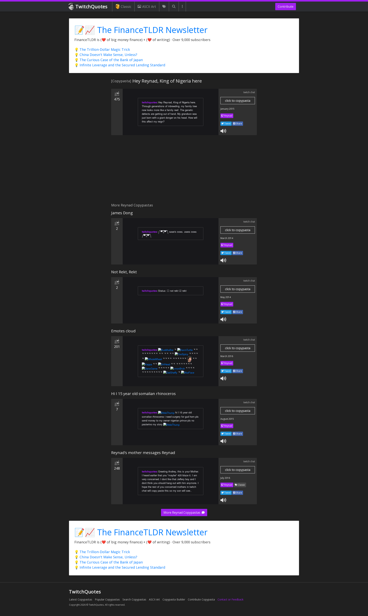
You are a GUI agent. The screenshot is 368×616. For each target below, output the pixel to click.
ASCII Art (149, 6)
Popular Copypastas (107, 599)
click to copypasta (237, 101)
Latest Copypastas (80, 599)
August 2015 (227, 419)
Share (238, 123)
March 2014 (226, 238)
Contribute (285, 6)
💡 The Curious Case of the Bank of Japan (108, 59)
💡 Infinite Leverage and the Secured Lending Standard (119, 65)
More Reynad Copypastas (182, 512)
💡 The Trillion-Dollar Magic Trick (102, 49)
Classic (126, 6)
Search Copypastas (134, 599)
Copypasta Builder (174, 599)
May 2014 (225, 297)
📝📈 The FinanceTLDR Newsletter (141, 29)
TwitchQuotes (92, 6)
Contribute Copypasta (201, 599)
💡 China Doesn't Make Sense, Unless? (105, 54)
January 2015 (227, 108)
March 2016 (226, 356)
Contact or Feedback (230, 599)
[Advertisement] (184, 171)
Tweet (227, 123)
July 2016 (225, 478)
